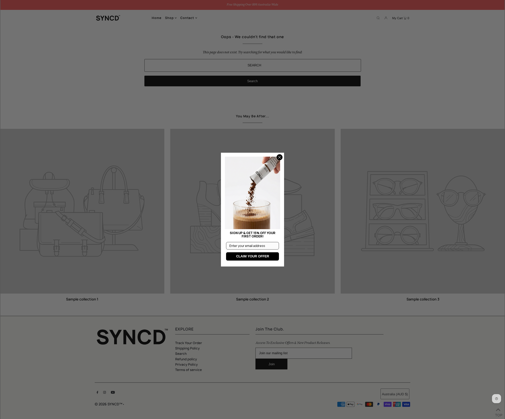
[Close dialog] (279, 157)
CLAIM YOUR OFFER (252, 256)
